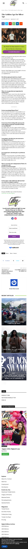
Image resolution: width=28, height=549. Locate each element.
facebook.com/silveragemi (8, 193)
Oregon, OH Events (7, 494)
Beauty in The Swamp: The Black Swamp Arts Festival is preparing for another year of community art (14, 376)
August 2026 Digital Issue (11, 449)
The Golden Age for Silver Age (16, 10)
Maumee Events (6, 497)
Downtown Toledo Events (8, 492)
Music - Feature (13, 253)
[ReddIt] (21, 23)
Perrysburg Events (6, 500)
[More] (22, 260)
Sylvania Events (6, 503)
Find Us (4, 400)
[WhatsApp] (13, 23)
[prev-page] (3, 383)
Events (14, 347)
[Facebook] (3, 23)
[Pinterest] (10, 23)
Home (3, 10)
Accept (4, 546)
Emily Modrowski (6, 19)
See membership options (14, 52)
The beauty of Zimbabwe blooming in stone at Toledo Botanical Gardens (7, 271)
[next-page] (5, 383)
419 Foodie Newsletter (9, 397)
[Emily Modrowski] (14, 282)
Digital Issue (4, 446)
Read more (5, 454)
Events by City (6, 490)
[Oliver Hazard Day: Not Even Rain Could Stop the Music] (14, 311)
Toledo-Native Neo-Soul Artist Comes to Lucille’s (14, 350)
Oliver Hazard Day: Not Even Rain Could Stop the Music (14, 322)
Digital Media (4, 450)
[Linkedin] (17, 23)
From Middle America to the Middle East (20, 270)
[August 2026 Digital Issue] (14, 428)
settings (17, 543)
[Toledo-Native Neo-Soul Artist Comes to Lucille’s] (14, 339)
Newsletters (6, 395)
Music (6, 10)
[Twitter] (6, 23)
